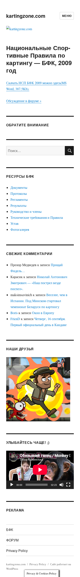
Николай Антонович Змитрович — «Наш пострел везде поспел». (38, 282)
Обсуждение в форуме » (23, 100)
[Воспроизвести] (12, 485)
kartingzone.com (25, 15)
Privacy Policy (17, 550)
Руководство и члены (26, 211)
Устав (14, 223)
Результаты (18, 205)
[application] (40, 470)
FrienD (15, 318)
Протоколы (18, 193)
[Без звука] (61, 485)
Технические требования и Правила (36, 217)
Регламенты (19, 199)
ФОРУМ (12, 540)
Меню (66, 16)
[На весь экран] (68, 485)
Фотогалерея (19, 229)
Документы (18, 187)
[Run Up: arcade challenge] (38, 388)
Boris (14, 312)
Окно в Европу (43, 312)
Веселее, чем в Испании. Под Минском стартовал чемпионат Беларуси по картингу (38, 300)
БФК (9, 529)
